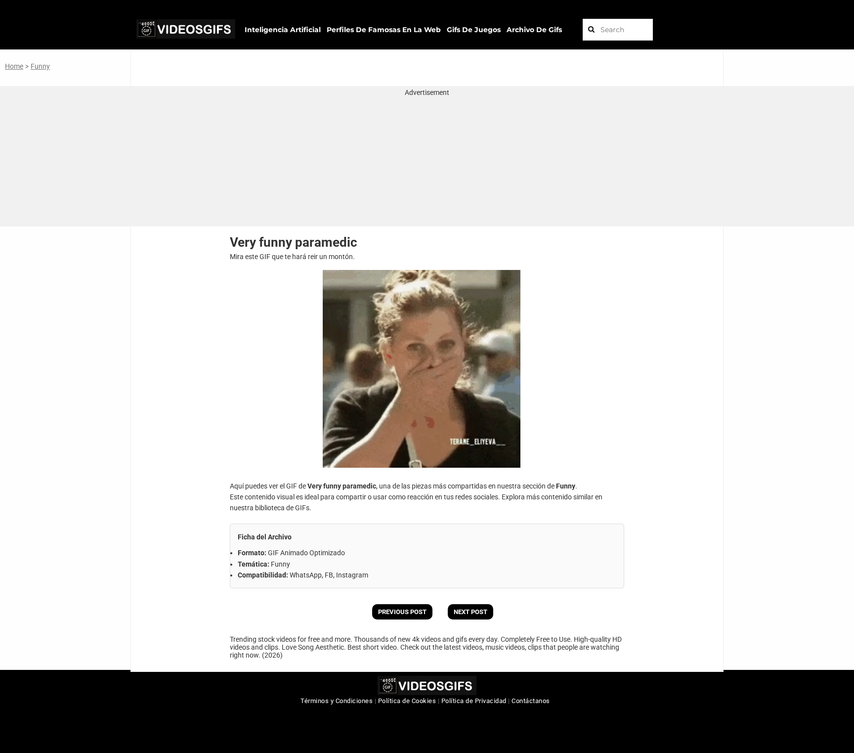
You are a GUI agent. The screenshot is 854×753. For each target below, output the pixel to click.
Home (14, 66)
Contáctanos (531, 701)
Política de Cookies (407, 701)
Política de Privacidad (474, 701)
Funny (40, 66)
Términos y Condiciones (336, 701)
